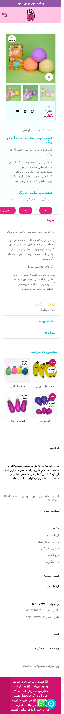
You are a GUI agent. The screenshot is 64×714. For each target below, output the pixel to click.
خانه (49, 130)
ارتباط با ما (52, 535)
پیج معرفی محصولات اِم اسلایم (40, 666)
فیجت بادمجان (17, 420)
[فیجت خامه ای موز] (44, 370)
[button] (52, 58)
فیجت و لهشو (32, 130)
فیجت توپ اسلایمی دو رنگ (35, 192)
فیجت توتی (44, 420)
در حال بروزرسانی (48, 541)
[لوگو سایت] (31, 14)
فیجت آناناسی (17, 386)
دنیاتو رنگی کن (50, 548)
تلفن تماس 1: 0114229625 (42, 610)
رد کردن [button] (5, 695)
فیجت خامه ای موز (44, 386)
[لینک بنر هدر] (30, 3)
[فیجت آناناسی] (17, 370)
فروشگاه (53, 555)
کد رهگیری (52, 562)
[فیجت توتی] (44, 405)
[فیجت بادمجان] (17, 405)
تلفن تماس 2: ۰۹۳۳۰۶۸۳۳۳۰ (41, 617)
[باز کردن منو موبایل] (57, 15)
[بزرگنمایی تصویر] (49, 77)
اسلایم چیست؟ (51, 576)
